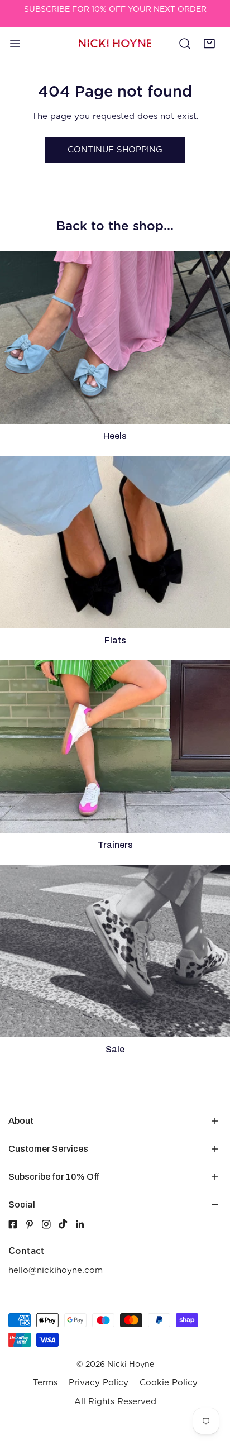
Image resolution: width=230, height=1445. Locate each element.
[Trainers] (115, 746)
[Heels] (115, 337)
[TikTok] (67, 1224)
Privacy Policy (98, 1382)
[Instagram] (50, 1224)
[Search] (184, 43)
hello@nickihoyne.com (55, 1270)
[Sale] (115, 951)
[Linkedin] (83, 1224)
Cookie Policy (169, 1382)
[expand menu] (15, 43)
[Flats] (115, 542)
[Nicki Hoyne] (115, 43)
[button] (209, 43)
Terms (45, 1382)
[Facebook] (13, 1224)
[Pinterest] (33, 1224)
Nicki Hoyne (130, 1364)
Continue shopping (115, 150)
